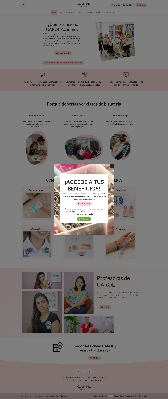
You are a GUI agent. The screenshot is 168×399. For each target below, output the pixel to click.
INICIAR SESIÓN (84, 204)
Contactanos (84, 219)
